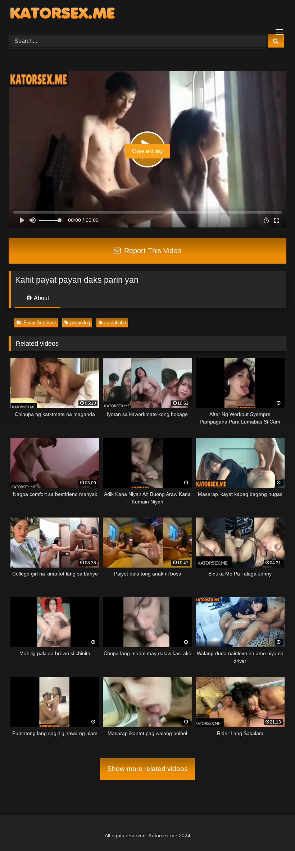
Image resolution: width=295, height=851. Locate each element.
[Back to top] (273, 830)
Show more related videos (147, 768)
